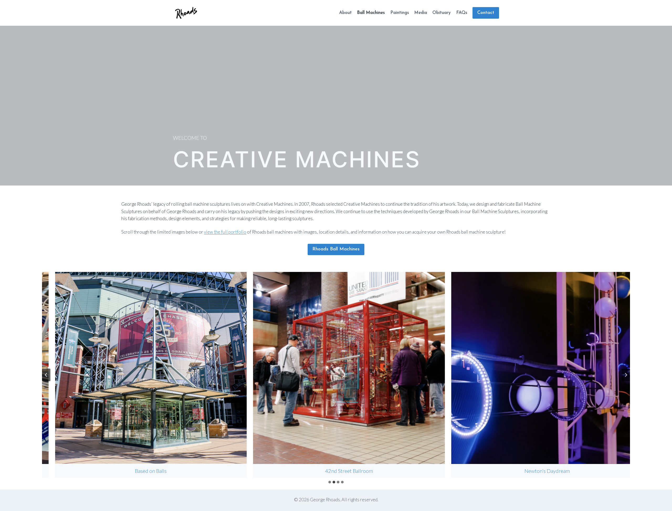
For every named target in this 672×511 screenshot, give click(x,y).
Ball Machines (371, 13)
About (345, 13)
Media (420, 13)
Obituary (441, 13)
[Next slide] (626, 375)
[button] (138, 375)
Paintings (399, 13)
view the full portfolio (225, 232)
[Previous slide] (46, 375)
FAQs (461, 13)
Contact (485, 13)
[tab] (329, 482)
